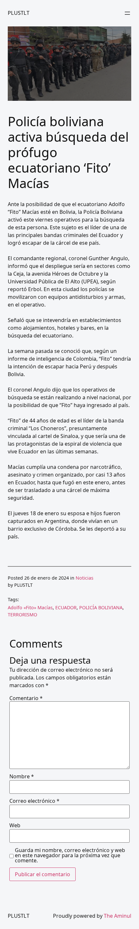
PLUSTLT (18, 12)
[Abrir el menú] (127, 13)
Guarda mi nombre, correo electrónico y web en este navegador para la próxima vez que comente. (70, 855)
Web (14, 825)
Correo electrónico (34, 800)
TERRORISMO (22, 614)
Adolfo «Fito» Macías (30, 607)
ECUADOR (66, 607)
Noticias (84, 578)
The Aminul (117, 915)
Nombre (21, 776)
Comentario (26, 698)
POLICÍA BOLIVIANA (101, 607)
